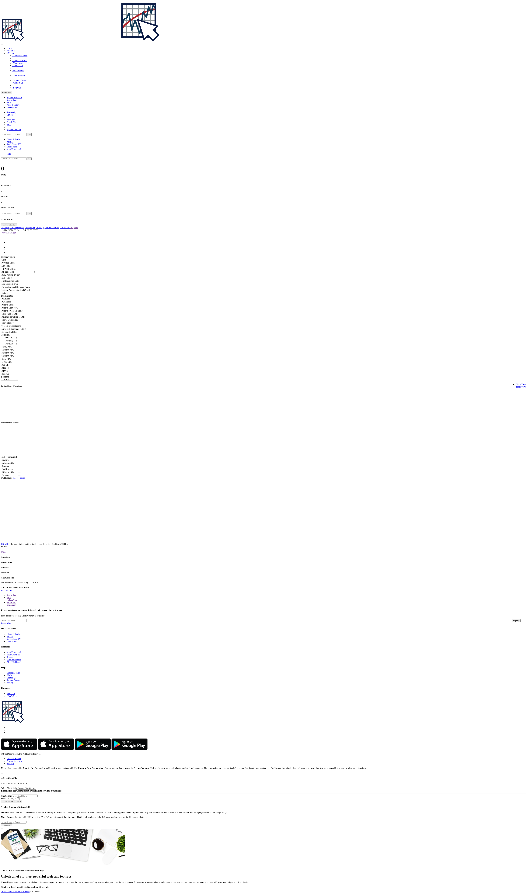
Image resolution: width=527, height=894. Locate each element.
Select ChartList (8, 788)
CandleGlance (13, 122)
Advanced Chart (8, 233)
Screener (10, 657)
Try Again (6, 825)
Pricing (10, 683)
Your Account (18, 75)
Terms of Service (14, 758)
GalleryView (12, 600)
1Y (30, 230)
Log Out (16, 88)
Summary (6, 227)
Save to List (7, 801)
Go (29, 134)
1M (18, 230)
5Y (36, 230)
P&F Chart (11, 602)
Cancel (18, 801)
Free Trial (11, 51)
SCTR (48, 227)
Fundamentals (17, 227)
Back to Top (6, 590)
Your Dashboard (19, 55)
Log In (9, 48)
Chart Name (6, 796)
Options (10, 115)
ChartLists (65, 227)
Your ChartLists (19, 60)
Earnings (40, 227)
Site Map (10, 763)
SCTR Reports (19, 478)
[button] (11, 53)
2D (5, 230)
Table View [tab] (520, 387)
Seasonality (11, 112)
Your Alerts (17, 65)
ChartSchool (12, 147)
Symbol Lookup (14, 129)
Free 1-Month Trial (10, 891)
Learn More (6, 623)
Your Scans (17, 63)
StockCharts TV (14, 144)
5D (11, 230)
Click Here (6, 544)
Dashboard (14, 149)
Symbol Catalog (14, 680)
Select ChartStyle (8, 798)
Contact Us (17, 83)
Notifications (18, 70)
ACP (9, 597)
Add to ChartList (9, 225)
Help (9, 154)
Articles (10, 142)
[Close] (2, 773)
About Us (11, 693)
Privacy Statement (14, 761)
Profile (55, 227)
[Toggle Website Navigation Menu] (2, 44)
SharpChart (6, 93)
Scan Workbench (14, 659)
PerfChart (11, 120)
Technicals (30, 227)
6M (24, 230)
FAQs (9, 675)
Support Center (19, 80)
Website (3, 552)
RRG (9, 124)
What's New (12, 696)
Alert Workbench (14, 662)
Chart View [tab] (520, 384)
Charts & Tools (13, 139)
